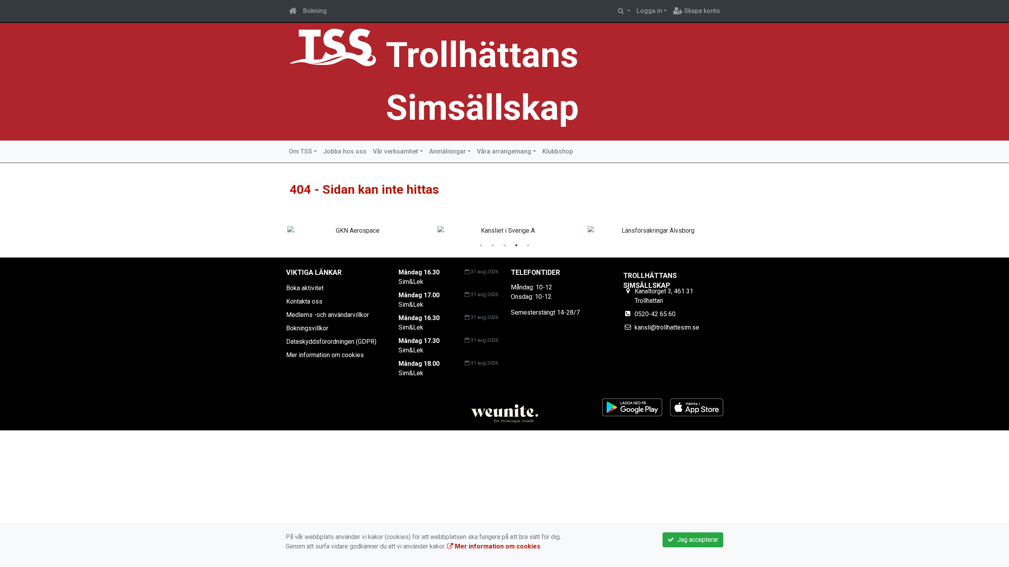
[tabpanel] (354, 230)
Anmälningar (447, 151)
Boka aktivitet (305, 288)
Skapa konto (701, 11)
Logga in (649, 11)
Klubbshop (557, 151)
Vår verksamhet (395, 151)
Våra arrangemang (504, 151)
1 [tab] (481, 245)
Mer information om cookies (325, 355)
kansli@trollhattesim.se (667, 327)
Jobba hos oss (345, 151)
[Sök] (624, 11)
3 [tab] (504, 245)
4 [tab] (516, 245)
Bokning (315, 11)
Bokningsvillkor (307, 328)
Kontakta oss (304, 301)
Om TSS (300, 151)
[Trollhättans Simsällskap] (333, 47)
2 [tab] (493, 245)
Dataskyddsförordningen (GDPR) (331, 341)
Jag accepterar (696, 539)
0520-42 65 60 (655, 314)
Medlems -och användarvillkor (327, 315)
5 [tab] (528, 245)
